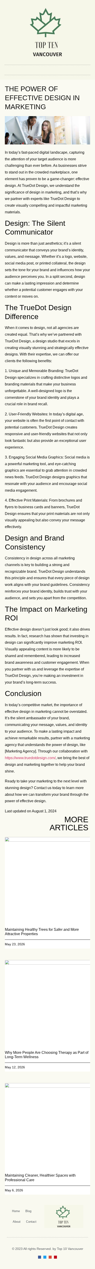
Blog (28, 1211)
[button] (47, 69)
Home (16, 1211)
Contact (31, 1221)
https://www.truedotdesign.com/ (30, 758)
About (17, 1221)
